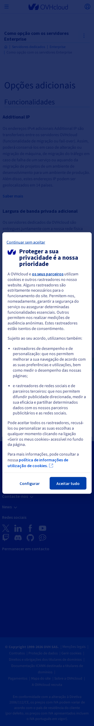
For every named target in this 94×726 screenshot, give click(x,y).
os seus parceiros (47, 273)
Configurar (30, 483)
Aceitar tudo (68, 483)
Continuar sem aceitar (26, 242)
